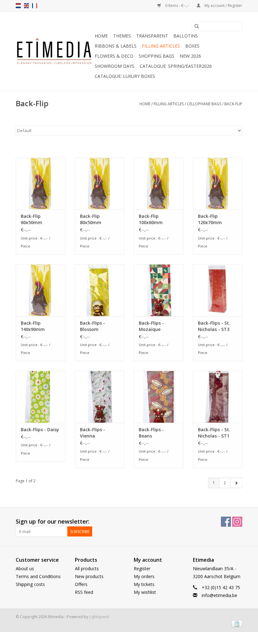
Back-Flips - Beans (151, 432)
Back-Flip (233, 104)
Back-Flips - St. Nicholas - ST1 (214, 432)
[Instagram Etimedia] (237, 522)
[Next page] (236, 483)
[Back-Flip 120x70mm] (218, 184)
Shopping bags (156, 56)
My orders (144, 576)
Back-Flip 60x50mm (31, 219)
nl (18, 5)
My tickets (144, 584)
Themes (122, 36)
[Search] (196, 26)
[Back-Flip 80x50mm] (100, 184)
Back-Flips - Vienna (92, 432)
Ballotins (185, 36)
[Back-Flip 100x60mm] (158, 184)
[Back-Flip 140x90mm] (40, 290)
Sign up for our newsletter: (52, 521)
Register (142, 568)
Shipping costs (30, 584)
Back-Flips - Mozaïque (151, 326)
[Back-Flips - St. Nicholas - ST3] (218, 290)
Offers (81, 584)
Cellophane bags (204, 104)
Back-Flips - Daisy (40, 429)
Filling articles (161, 46)
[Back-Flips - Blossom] (100, 290)
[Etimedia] (54, 51)
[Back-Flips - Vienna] (100, 397)
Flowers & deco (114, 56)
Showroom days (114, 66)
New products (89, 576)
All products (87, 568)
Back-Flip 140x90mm (33, 326)
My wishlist (145, 592)
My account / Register (223, 5)
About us (25, 568)
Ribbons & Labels (116, 46)
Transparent (152, 36)
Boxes (192, 46)
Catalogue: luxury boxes (125, 76)
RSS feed (84, 592)
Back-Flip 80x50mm (90, 219)
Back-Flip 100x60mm (151, 219)
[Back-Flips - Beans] (158, 397)
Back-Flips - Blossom (92, 326)
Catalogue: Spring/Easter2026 (176, 66)
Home (101, 36)
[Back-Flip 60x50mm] (40, 184)
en (26, 5)
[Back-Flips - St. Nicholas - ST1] (218, 397)
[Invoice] (235, 623)
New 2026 (190, 56)
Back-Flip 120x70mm (210, 219)
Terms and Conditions (38, 576)
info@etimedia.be (219, 595)
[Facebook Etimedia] (226, 522)
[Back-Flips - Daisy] (40, 397)
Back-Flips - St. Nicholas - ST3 (214, 326)
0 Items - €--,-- (177, 5)
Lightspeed (99, 616)
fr (34, 5)
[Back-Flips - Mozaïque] (158, 290)
